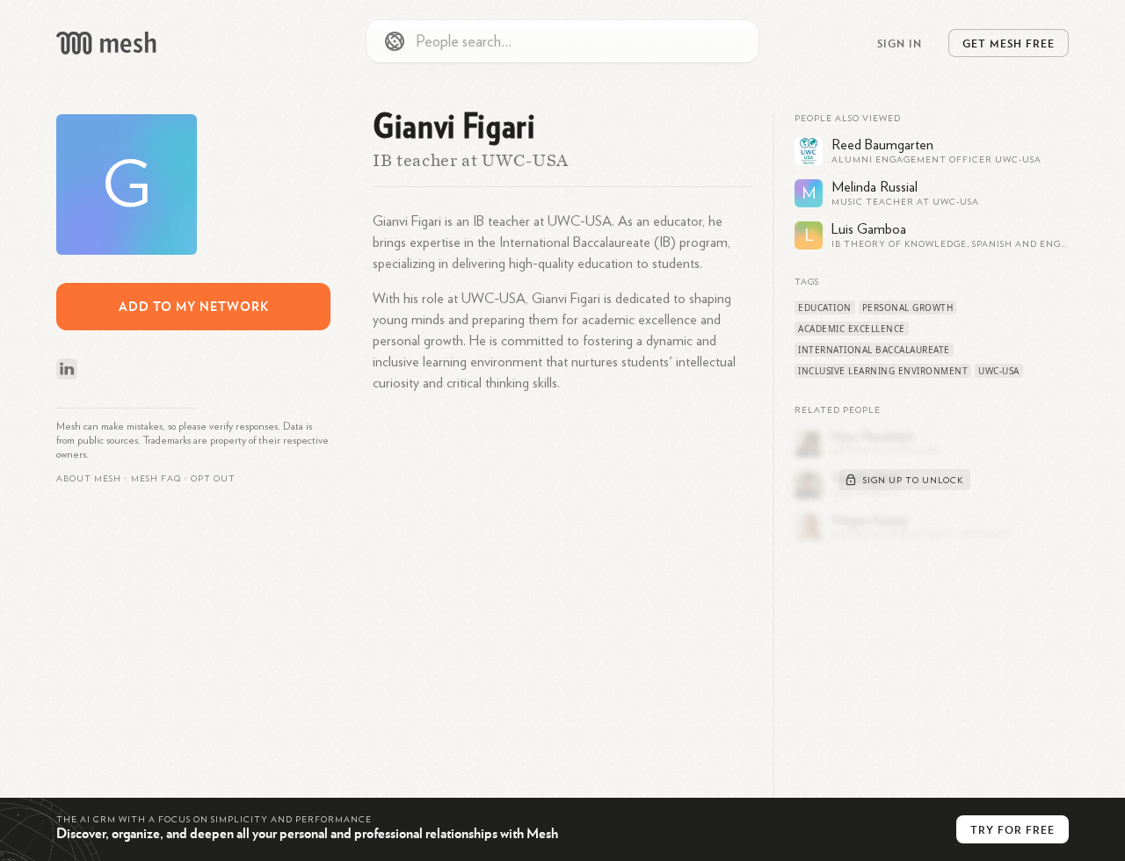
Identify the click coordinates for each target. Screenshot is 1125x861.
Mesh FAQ (156, 478)
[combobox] (562, 41)
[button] (156, 479)
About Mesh (88, 478)
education (825, 307)
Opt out (213, 478)
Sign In (899, 43)
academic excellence (851, 328)
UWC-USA (999, 371)
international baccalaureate (874, 350)
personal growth (908, 307)
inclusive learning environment (883, 371)
